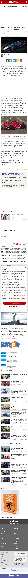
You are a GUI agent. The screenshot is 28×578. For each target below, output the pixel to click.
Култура (16, 541)
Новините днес (4, 526)
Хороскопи (16, 538)
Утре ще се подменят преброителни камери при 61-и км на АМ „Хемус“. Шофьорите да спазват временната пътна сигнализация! (12, 361)
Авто (4, 6)
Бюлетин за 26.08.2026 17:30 (12, 352)
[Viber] (21, 60)
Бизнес (15, 531)
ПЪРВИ (9, 265)
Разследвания (4, 531)
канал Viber (16, 174)
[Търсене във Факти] (26, 2)
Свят (2, 528)
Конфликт (3, 543)
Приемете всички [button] (14, 303)
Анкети (15, 546)
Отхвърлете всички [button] (14, 306)
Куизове (16, 548)
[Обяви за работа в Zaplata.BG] (14, 576)
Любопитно (3, 541)
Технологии (3, 536)
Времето (3, 546)
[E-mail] (17, 60)
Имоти (2, 533)
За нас (2, 554)
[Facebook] (7, 60)
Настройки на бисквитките (12, 298)
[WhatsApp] (10, 60)
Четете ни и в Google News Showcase (15, 177)
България (16, 526)
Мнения (16, 528)
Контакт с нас (4, 562)
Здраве (15, 543)
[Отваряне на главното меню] (1, 2)
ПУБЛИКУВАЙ (23, 244)
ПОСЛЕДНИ (3, 265)
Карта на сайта (4, 556)
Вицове (3, 548)
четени (7, 443)
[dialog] (14, 289)
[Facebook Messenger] (14, 60)
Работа (2, 558)
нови (21, 443)
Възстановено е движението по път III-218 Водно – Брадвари (12, 356)
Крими (15, 536)
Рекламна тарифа (4, 560)
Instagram (4, 174)
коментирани (14, 443)
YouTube (10, 174)
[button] (14, 310)
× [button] (25, 267)
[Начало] (14, 2)
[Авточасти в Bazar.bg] (10, 344)
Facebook (20, 173)
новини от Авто (9, 370)
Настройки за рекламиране (19, 295)
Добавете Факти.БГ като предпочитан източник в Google (20, 559)
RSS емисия (5, 552)
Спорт (2, 538)
